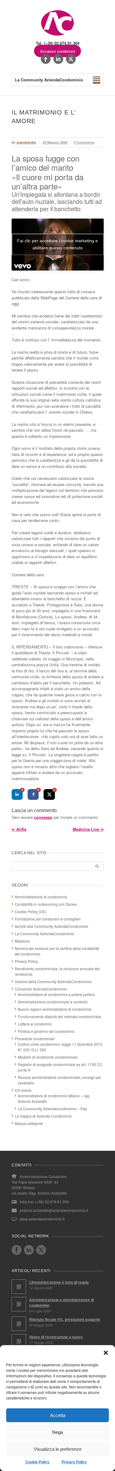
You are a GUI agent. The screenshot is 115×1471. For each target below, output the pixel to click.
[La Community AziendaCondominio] (57, 35)
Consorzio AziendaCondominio (41, 988)
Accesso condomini (57, 51)
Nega (57, 1432)
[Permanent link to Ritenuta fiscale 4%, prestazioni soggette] (19, 1324)
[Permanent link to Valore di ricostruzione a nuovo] (19, 1341)
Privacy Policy (74, 1462)
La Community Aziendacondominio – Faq (52, 1108)
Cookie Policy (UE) (30, 911)
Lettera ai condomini (35, 1023)
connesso (43, 817)
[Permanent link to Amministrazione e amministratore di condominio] (19, 1304)
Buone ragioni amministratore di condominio (55, 1009)
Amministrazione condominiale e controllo (53, 1001)
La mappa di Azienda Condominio (43, 1116)
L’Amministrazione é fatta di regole (59, 1282)
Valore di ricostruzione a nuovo (56, 1337)
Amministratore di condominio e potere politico (56, 994)
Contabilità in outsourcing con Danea (46, 904)
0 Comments (84, 142)
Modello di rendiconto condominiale (48, 1057)
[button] (106, 1353)
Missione (22, 941)
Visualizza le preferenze (58, 1449)
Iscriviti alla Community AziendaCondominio (51, 926)
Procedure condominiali (35, 1038)
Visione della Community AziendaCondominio (53, 981)
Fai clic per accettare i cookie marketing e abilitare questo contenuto (57, 244)
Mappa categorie (29, 1123)
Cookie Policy (37, 1462)
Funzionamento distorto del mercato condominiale (59, 1016)
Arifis (19, 829)
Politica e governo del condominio (46, 1031)
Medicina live (88, 829)
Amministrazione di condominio (41, 896)
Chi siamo (23, 1090)
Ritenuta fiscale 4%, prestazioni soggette (64, 1319)
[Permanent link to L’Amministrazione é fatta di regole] (19, 1286)
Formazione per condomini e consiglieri (48, 918)
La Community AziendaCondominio (44, 933)
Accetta (57, 1415)
